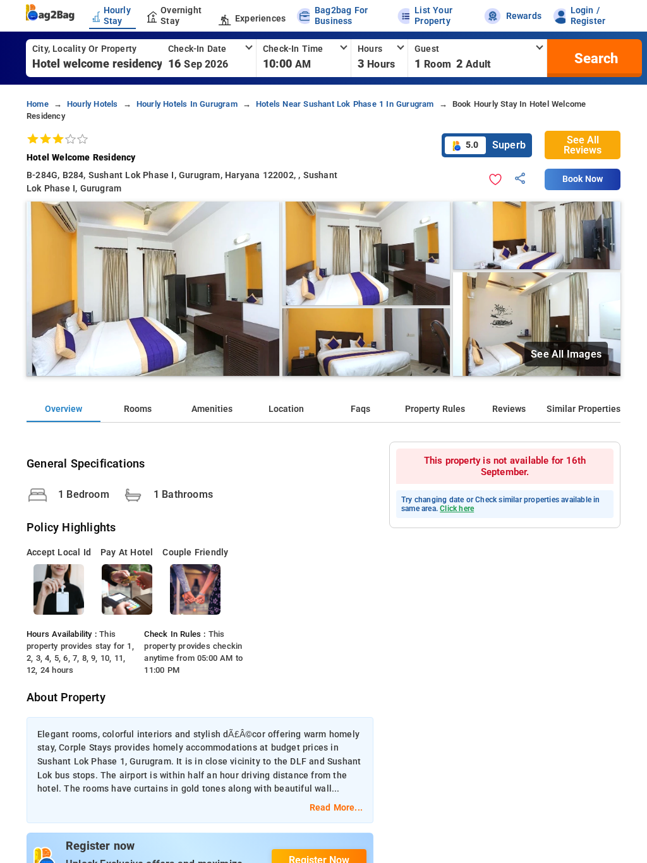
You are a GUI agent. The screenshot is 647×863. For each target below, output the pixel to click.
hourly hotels (92, 104)
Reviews (509, 409)
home (38, 104)
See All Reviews (583, 145)
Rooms (138, 409)
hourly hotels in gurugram (187, 104)
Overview (63, 409)
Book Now (582, 179)
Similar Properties (583, 409)
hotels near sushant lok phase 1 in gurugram (345, 104)
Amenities (212, 409)
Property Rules (435, 409)
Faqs (360, 409)
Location (286, 409)
